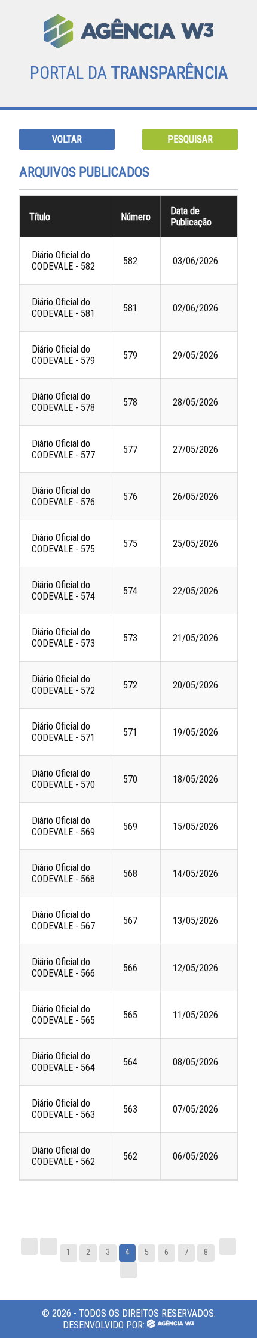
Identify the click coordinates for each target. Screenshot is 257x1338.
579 (130, 355)
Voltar (67, 139)
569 (130, 826)
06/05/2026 (195, 1156)
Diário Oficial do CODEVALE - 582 (63, 260)
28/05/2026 (195, 402)
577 (130, 449)
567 (130, 920)
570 (130, 779)
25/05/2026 (195, 543)
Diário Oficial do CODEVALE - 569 (63, 826)
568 (130, 873)
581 (130, 308)
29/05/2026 (195, 355)
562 (130, 1156)
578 (130, 402)
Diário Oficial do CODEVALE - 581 (63, 307)
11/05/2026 (195, 1015)
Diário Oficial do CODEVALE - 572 (63, 684)
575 (130, 543)
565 (130, 1015)
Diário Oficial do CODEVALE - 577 (63, 449)
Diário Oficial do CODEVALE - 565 (63, 1014)
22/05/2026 (195, 591)
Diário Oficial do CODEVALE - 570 (63, 779)
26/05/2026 (195, 496)
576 (130, 496)
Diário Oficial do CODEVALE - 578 (63, 402)
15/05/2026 (195, 826)
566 (130, 968)
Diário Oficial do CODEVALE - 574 (63, 590)
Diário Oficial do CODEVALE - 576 (63, 496)
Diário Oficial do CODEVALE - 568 (63, 873)
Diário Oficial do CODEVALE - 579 (63, 355)
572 (130, 685)
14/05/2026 (195, 873)
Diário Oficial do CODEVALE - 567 (63, 920)
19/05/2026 (195, 732)
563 (130, 1109)
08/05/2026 (195, 1062)
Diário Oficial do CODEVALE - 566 (63, 967)
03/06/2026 (195, 261)
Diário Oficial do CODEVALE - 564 (63, 1061)
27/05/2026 (195, 449)
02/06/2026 (195, 308)
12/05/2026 (195, 968)
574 (130, 591)
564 (130, 1062)
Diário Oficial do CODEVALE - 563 (63, 1109)
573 (130, 638)
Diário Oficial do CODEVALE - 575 (63, 543)
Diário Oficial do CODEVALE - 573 (63, 637)
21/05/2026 (195, 638)
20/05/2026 (195, 685)
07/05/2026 (195, 1109)
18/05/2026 (195, 779)
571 (130, 732)
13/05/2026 (195, 920)
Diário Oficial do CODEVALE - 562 (63, 1156)
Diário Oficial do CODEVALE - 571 (63, 732)
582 (130, 261)
